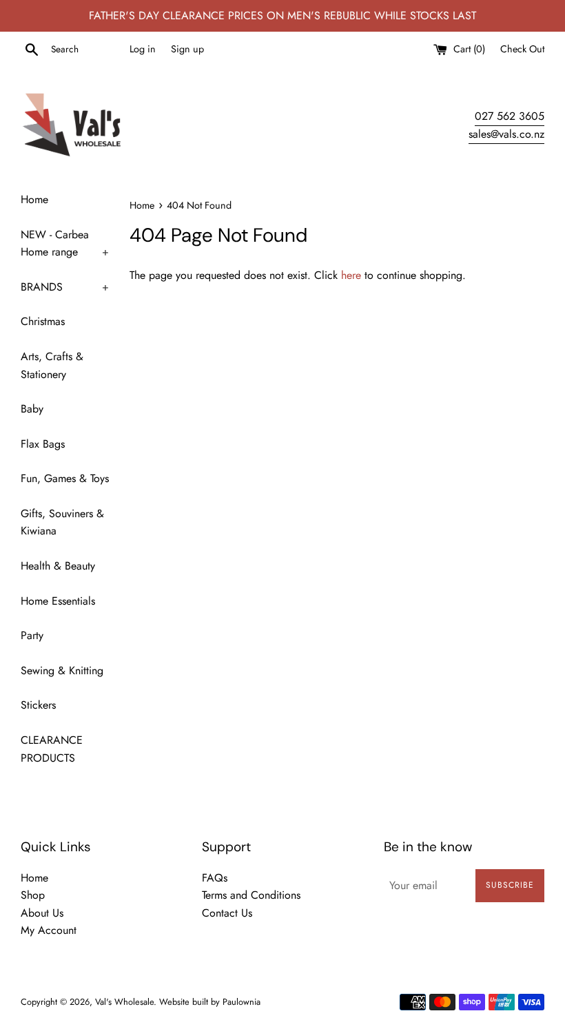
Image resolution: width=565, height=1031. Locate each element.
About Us (42, 913)
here (351, 275)
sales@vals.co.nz (506, 134)
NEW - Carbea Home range (65, 243)
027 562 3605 (509, 116)
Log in (143, 49)
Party (32, 635)
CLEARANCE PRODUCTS (52, 749)
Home (34, 199)
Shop (33, 895)
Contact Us (227, 913)
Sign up (187, 49)
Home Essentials (58, 601)
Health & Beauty (58, 566)
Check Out (522, 49)
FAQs (214, 878)
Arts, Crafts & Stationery (52, 365)
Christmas (43, 321)
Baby (32, 409)
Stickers (38, 705)
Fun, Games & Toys (65, 478)
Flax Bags (43, 444)
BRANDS (65, 287)
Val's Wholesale (124, 1001)
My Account (48, 930)
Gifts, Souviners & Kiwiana (62, 522)
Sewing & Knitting (62, 670)
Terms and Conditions (251, 895)
